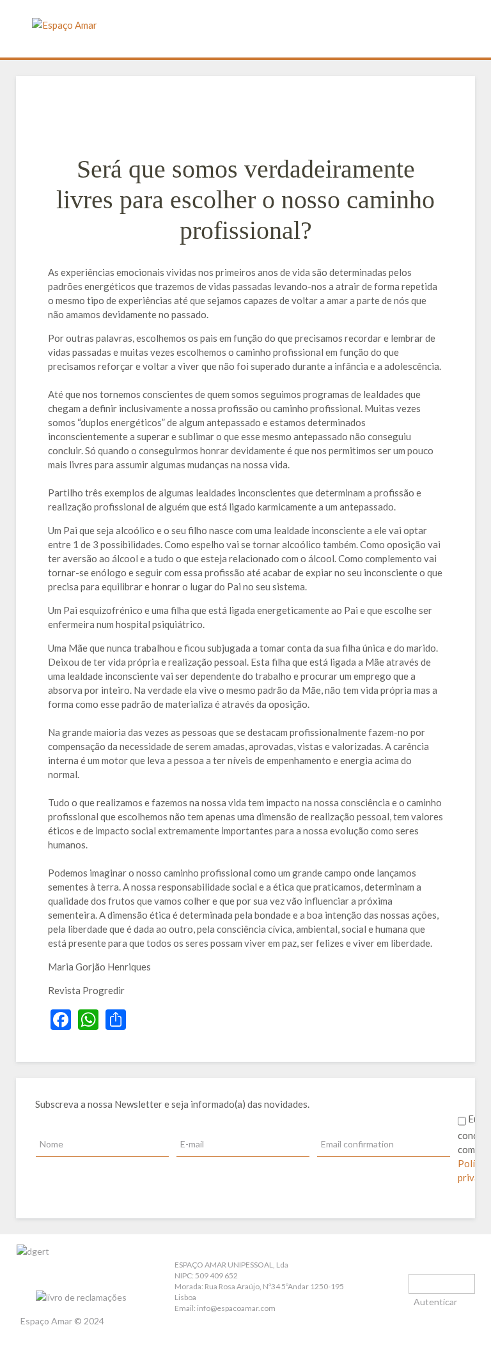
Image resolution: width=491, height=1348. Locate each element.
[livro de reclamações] (72, 1280)
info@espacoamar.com (236, 1308)
